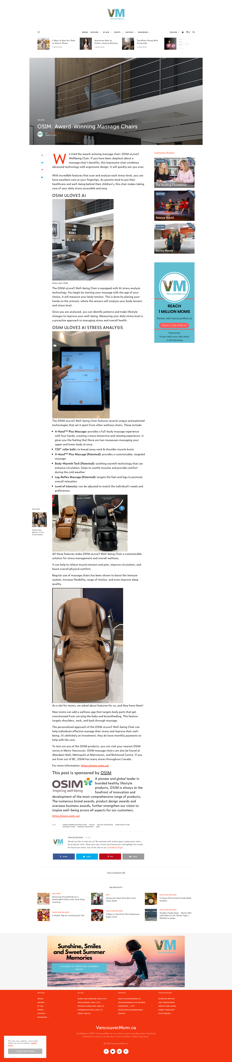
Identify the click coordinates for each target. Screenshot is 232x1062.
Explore (94, 32)
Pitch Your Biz (164, 1013)
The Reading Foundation (171, 185)
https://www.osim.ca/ (66, 816)
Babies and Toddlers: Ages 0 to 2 (92, 999)
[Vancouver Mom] (116, 14)
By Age (106, 32)
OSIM (106, 772)
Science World (165, 217)
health (92, 824)
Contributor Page (114, 847)
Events (117, 32)
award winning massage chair (75, 824)
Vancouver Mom (54, 133)
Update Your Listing (167, 1006)
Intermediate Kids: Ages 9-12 (90, 1010)
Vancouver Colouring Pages (130, 1010)
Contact (122, 1013)
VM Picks (129, 32)
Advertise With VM (166, 999)
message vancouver (86, 826)
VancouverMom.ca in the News (131, 1002)
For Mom (40, 120)
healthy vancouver (105, 824)
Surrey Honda (164, 250)
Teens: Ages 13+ (84, 1013)
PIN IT (100, 242)
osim (98, 826)
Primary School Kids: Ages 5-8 (91, 1006)
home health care (122, 824)
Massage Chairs (69, 826)
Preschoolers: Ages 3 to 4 (89, 1002)
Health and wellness (168, 895)
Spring (85, 32)
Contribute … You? (126, 1006)
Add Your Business (166, 1002)
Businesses (143, 32)
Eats (107, 895)
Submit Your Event (166, 1010)
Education (56, 894)
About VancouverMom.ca (129, 999)
